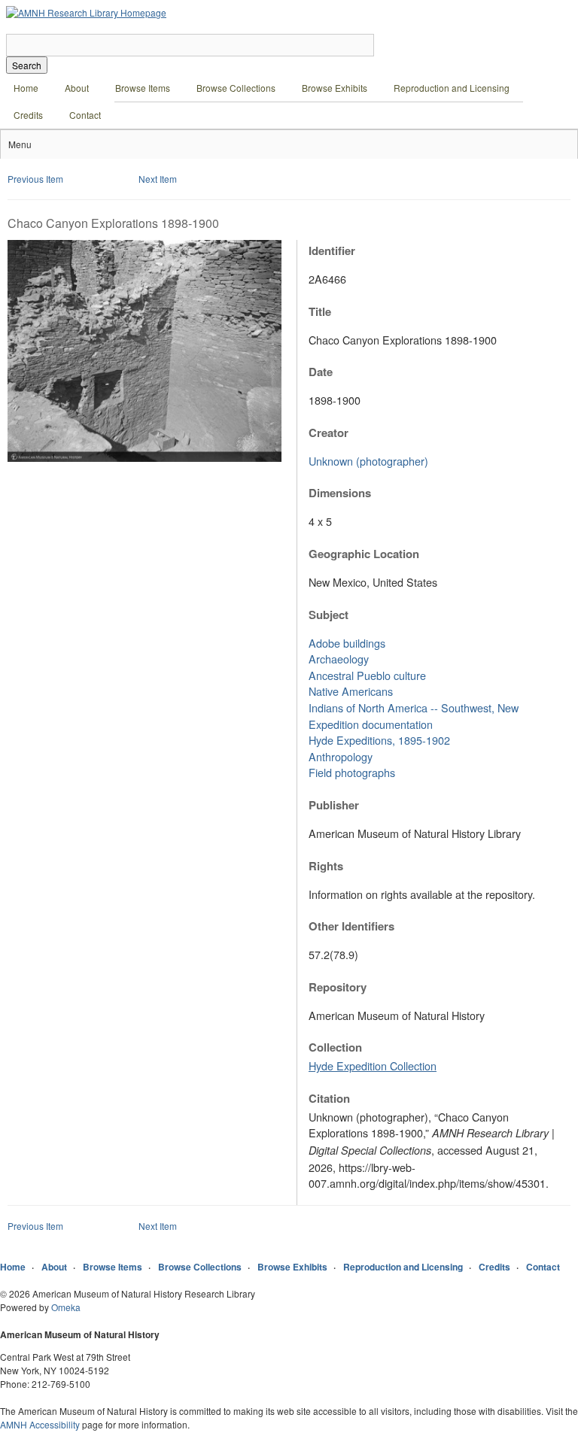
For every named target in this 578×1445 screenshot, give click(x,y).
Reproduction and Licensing (452, 87)
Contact (85, 114)
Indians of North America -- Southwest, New (414, 707)
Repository (338, 987)
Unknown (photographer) (368, 461)
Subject (328, 614)
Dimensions (340, 492)
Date (321, 371)
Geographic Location (364, 553)
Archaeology (339, 658)
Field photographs (352, 772)
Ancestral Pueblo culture (367, 675)
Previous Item (35, 178)
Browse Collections (235, 87)
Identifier (332, 250)
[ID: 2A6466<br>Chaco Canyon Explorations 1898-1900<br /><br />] (144, 457)
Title (320, 311)
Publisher (334, 805)
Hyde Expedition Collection (373, 1065)
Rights (326, 866)
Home (26, 87)
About (77, 87)
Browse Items (142, 87)
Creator (328, 432)
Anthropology (341, 756)
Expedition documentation (371, 724)
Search (26, 65)
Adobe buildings (347, 643)
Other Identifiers (351, 926)
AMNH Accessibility (40, 1424)
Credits (28, 114)
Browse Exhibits (334, 87)
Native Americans (351, 691)
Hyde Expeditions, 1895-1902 (379, 740)
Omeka (66, 1307)
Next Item (157, 178)
